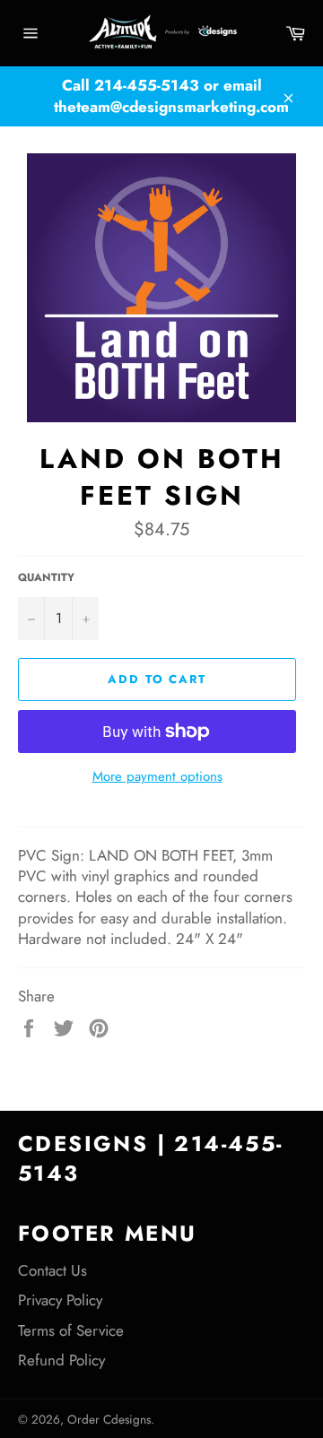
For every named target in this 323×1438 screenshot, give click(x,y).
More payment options (157, 776)
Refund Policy (61, 1360)
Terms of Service (71, 1330)
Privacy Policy (60, 1300)
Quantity (46, 577)
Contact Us (52, 1270)
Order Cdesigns (109, 1419)
